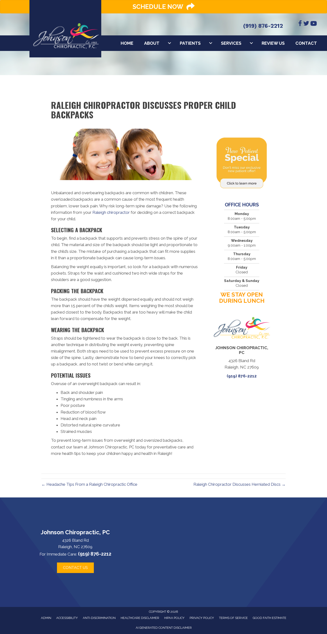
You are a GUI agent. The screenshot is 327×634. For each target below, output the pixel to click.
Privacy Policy (202, 618)
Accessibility (67, 618)
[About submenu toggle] (169, 43)
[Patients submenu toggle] (210, 43)
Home (127, 43)
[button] (75, 567)
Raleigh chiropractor (111, 212)
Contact (306, 43)
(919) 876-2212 (263, 26)
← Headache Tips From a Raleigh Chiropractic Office (89, 484)
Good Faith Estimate (269, 618)
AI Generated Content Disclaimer (164, 627)
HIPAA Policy (174, 618)
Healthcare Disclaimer (140, 618)
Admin (46, 618)
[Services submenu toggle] (251, 43)
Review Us (273, 43)
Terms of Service (233, 618)
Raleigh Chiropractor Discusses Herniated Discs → (239, 484)
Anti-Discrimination (99, 618)
